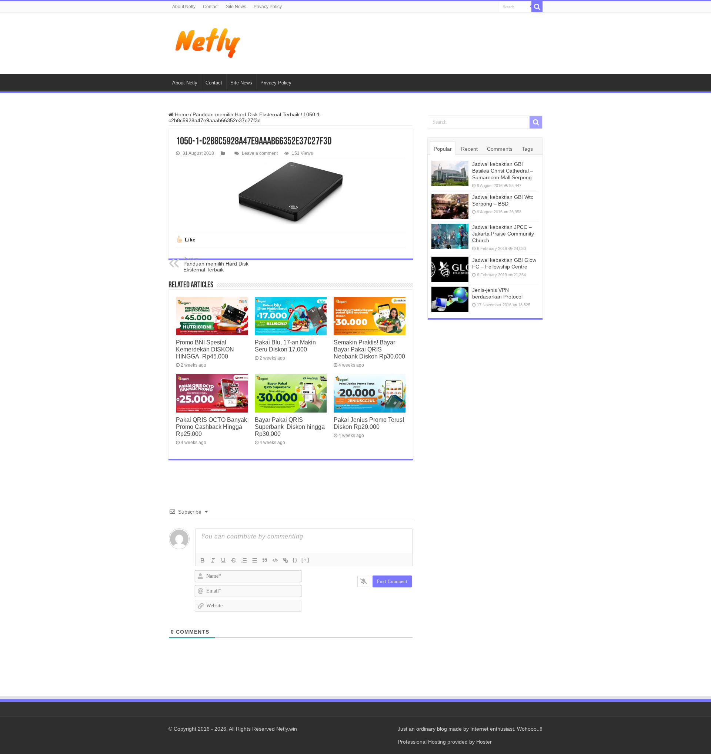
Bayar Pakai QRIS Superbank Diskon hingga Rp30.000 (290, 426)
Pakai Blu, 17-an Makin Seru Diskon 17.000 (285, 346)
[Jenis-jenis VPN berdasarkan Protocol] (449, 299)
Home (181, 114)
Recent (469, 149)
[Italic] (213, 560)
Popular (443, 149)
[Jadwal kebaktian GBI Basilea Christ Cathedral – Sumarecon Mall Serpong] (449, 173)
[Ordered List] (244, 560)
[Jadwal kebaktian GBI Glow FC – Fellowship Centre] (449, 269)
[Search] (537, 6)
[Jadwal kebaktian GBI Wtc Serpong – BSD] (449, 206)
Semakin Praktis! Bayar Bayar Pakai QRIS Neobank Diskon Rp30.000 (369, 349)
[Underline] (223, 560)
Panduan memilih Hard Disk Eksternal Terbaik (246, 114)
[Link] (285, 560)
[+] (305, 560)
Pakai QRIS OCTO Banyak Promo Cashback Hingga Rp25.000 (211, 426)
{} (295, 560)
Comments (500, 149)
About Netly (184, 6)
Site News (236, 6)
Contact (210, 6)
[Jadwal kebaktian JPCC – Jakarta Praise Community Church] (449, 236)
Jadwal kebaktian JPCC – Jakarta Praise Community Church (503, 233)
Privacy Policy (268, 6)
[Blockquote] (265, 560)
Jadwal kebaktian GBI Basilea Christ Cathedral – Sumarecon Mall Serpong (502, 170)
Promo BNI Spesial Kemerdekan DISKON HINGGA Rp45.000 (205, 349)
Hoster (484, 742)
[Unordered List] (254, 560)
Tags (527, 149)
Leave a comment (260, 153)
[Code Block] (275, 560)
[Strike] (233, 560)
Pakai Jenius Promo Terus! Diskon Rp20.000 (369, 423)
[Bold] (202, 560)
